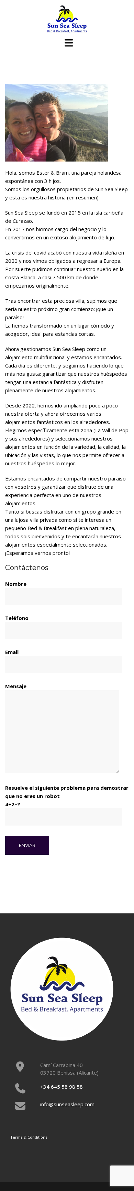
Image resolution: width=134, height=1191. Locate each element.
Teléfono (17, 617)
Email (12, 652)
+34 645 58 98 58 (61, 1086)
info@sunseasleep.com (67, 1104)
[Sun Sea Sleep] (67, 18)
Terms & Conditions (28, 1137)
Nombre (15, 583)
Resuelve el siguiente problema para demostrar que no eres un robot (67, 796)
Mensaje (15, 686)
